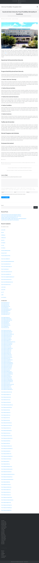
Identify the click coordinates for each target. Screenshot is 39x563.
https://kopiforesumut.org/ (5, 305)
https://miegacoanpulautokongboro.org (7, 334)
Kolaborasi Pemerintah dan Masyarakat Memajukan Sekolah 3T (11, 214)
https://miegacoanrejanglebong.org (6, 359)
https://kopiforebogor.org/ (5, 323)
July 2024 (2, 541)
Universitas (4, 159)
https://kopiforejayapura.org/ (5, 306)
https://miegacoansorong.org (6, 484)
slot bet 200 (3, 229)
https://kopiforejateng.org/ (5, 303)
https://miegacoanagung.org (5, 412)
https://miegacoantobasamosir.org (6, 357)
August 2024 (3, 539)
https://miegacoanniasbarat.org (6, 349)
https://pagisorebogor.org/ (5, 317)
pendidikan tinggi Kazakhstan (26, 162)
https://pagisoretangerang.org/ (6, 318)
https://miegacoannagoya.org (6, 494)
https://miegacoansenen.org (5, 433)
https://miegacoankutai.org (5, 370)
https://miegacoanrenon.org (5, 399)
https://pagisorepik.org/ (4, 311)
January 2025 (3, 537)
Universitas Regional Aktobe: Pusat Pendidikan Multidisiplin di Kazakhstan (20, 167)
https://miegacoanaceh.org (5, 417)
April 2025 (3, 533)
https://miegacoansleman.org (6, 492)
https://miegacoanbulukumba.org (6, 336)
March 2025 (3, 534)
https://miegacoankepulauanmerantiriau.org (8, 341)
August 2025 (3, 528)
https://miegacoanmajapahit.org (6, 510)
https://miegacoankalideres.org (6, 453)
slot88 (2, 294)
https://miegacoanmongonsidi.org (6, 497)
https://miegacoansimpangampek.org (7, 363)
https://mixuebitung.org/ (4, 307)
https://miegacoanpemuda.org (6, 397)
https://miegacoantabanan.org (6, 353)
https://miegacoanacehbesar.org (6, 354)
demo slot (2, 240)
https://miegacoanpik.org (5, 461)
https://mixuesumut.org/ (5, 327)
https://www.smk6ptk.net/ (5, 258)
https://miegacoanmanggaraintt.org (7, 348)
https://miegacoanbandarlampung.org (7, 479)
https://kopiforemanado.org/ (5, 325)
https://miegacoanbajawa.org (5, 340)
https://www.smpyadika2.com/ (6, 274)
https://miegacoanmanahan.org (6, 330)
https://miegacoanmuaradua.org (6, 471)
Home (9, 15)
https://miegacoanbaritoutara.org (6, 366)
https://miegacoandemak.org (5, 375)
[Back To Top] (36, 560)
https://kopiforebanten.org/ (5, 302)
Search (2, 205)
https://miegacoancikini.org (5, 443)
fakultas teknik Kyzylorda (6, 162)
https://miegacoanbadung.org (6, 352)
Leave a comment (15, 18)
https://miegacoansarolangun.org (6, 376)
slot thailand (3, 242)
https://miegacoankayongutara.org (6, 331)
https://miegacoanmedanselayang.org (7, 499)
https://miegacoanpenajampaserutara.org (7, 474)
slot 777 (2, 292)
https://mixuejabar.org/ (4, 326)
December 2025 (3, 523)
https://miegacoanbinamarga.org (6, 430)
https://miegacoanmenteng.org (6, 458)
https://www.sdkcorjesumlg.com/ (6, 266)
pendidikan (3, 553)
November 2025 (3, 524)
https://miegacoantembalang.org (6, 507)
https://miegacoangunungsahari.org (7, 381)
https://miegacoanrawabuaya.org (6, 445)
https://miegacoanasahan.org (6, 361)
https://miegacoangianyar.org (6, 489)
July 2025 (2, 529)
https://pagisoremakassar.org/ (5, 312)
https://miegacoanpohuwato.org (6, 332)
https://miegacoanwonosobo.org (6, 425)
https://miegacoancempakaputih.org (7, 380)
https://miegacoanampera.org (6, 427)
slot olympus (3, 247)
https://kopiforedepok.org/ (5, 321)
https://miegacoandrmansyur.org (6, 388)
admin (10, 18)
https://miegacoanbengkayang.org (6, 379)
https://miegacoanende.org (5, 409)
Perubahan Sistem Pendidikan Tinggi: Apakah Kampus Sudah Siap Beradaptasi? (13, 218)
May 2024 (2, 542)
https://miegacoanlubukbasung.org (6, 469)
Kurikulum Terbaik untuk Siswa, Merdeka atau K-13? (9, 217)
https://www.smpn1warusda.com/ (6, 271)
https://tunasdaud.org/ (5, 269)
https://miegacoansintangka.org (6, 339)
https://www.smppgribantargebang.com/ (7, 276)
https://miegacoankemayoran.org (6, 435)
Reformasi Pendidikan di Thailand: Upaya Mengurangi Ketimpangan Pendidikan (19, 170)
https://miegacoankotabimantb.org (6, 438)
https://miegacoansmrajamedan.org (6, 389)
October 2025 (3, 525)
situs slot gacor (3, 297)
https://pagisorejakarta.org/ (5, 314)
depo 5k (2, 232)
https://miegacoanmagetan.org (6, 350)
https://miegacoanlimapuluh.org (6, 377)
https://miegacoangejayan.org (6, 394)
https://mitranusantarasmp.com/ (6, 279)
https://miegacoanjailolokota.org (6, 371)
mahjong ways (3, 237)
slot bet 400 (3, 289)
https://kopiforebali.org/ (5, 322)
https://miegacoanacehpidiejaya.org (7, 372)
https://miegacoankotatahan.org (6, 422)
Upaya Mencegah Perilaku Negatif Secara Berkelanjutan (10, 219)
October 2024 (3, 538)
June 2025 (3, 530)
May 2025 (2, 532)
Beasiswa (2, 550)
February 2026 (3, 521)
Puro (27, 561)
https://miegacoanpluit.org (5, 463)
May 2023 (2, 543)
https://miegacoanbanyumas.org (6, 335)
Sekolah (2, 554)
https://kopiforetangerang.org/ (5, 310)
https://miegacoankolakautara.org (6, 466)
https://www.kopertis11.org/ (5, 284)
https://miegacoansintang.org (6, 402)
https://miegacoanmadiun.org (6, 386)
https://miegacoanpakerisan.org (6, 385)
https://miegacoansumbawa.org (6, 368)
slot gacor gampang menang (5, 250)
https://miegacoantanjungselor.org (6, 476)
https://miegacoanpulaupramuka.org (7, 404)
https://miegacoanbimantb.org (6, 345)
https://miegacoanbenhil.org (5, 440)
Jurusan (2, 552)
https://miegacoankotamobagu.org (6, 343)
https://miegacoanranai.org (5, 420)
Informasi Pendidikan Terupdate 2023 (18, 561)
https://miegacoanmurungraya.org (6, 344)
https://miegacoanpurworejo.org (6, 367)
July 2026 (2, 520)
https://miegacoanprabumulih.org (6, 407)
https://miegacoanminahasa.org (6, 487)
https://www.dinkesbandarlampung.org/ (7, 261)
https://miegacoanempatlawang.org (7, 362)
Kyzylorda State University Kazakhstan (15, 162)
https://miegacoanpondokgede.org (6, 456)
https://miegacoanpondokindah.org (6, 448)
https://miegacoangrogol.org (5, 451)
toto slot (2, 245)
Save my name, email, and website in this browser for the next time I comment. (13, 194)
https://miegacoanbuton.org (5, 358)
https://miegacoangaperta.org (6, 502)
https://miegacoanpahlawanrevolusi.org (7, 384)
